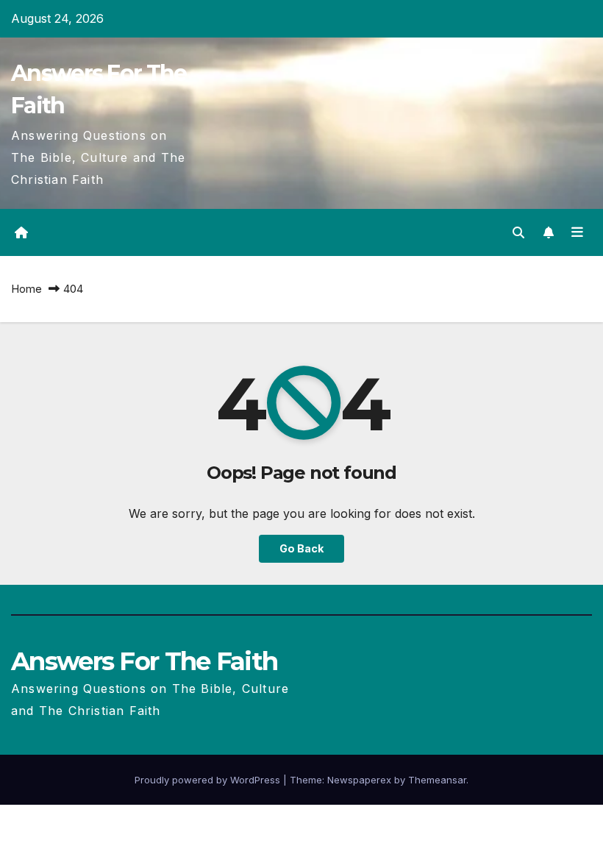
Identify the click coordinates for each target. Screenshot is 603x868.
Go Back (301, 548)
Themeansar (437, 780)
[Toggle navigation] (577, 232)
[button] (518, 232)
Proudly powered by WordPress (209, 780)
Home (26, 289)
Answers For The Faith (144, 661)
